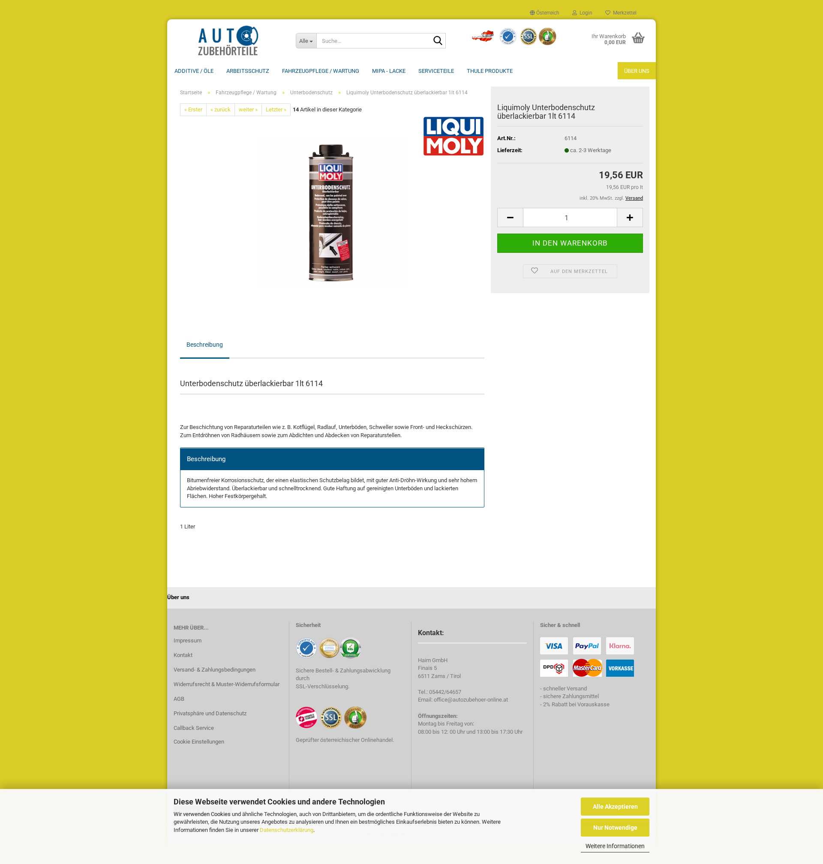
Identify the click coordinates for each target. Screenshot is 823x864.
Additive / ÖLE (193, 71)
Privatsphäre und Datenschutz (210, 713)
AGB (179, 699)
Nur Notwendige (615, 827)
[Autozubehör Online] (228, 40)
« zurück (220, 109)
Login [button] (584, 13)
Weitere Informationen (615, 846)
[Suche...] (438, 41)
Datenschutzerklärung (286, 830)
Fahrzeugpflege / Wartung (320, 71)
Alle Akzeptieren (615, 806)
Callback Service (194, 728)
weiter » (248, 109)
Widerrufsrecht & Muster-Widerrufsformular (226, 684)
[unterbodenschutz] (332, 212)
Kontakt (183, 655)
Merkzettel (623, 13)
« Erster (193, 109)
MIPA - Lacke (388, 71)
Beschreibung (204, 344)
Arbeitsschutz (247, 71)
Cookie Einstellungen (199, 741)
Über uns (636, 71)
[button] (544, 12)
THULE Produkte (490, 71)
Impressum (187, 640)
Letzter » (276, 109)
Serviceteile (436, 71)
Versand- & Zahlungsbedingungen (214, 669)
